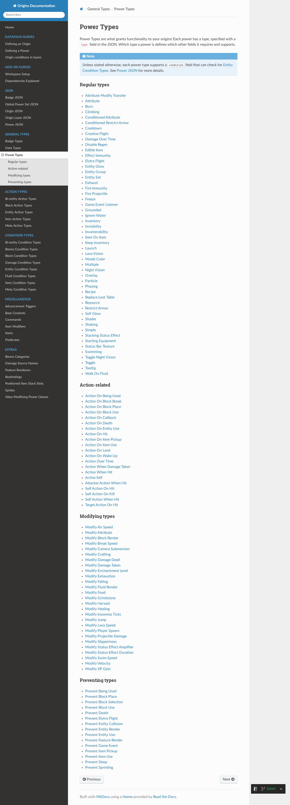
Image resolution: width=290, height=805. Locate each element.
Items (9, 333)
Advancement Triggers (20, 306)
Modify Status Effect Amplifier (109, 647)
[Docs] (81, 9)
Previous (93, 779)
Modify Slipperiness (101, 642)
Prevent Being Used (100, 691)
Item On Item (95, 237)
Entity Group (95, 172)
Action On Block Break (103, 401)
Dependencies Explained (22, 81)
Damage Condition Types (22, 262)
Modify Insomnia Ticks (103, 614)
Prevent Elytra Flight (101, 718)
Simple (90, 330)
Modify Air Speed (99, 527)
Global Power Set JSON (21, 104)
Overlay (91, 275)
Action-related (18, 168)
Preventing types (19, 182)
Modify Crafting (98, 554)
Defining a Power (17, 50)
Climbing (92, 112)
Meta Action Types (18, 225)
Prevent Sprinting (99, 767)
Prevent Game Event (101, 746)
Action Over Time (99, 461)
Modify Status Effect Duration (109, 652)
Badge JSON (14, 97)
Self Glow (93, 314)
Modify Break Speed (101, 543)
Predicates (12, 340)
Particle (91, 281)
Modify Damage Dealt (102, 560)
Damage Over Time (100, 139)
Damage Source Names (21, 363)
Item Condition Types (20, 283)
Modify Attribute (98, 532)
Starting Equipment (100, 341)
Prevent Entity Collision (104, 724)
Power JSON (14, 124)
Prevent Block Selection (104, 702)
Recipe (90, 292)
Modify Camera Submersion (107, 549)
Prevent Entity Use (100, 735)
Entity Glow (94, 166)
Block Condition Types (20, 256)
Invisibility (93, 226)
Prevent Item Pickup (101, 751)
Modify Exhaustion (100, 576)
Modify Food (95, 592)
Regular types (17, 162)
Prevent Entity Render (102, 729)
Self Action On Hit (99, 488)
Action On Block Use (101, 412)
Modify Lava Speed (100, 625)
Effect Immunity (98, 155)
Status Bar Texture (99, 346)
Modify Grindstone (100, 598)
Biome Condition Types (21, 249)
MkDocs (103, 797)
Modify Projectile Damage (106, 636)
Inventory (92, 221)
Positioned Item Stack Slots (24, 383)
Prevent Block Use (99, 707)
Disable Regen (96, 145)
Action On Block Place (103, 407)
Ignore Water (95, 215)
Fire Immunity (96, 188)
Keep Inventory (97, 243)
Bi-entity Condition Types (23, 242)
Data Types (13, 148)
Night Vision (95, 270)
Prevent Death (96, 713)
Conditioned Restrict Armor (107, 123)
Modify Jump (95, 620)
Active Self (93, 478)
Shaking (91, 324)
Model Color (95, 259)
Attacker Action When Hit (106, 483)
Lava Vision (94, 254)
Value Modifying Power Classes (26, 397)
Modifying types (19, 175)
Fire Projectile (96, 194)
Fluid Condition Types (20, 276)
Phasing (91, 286)
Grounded (93, 210)
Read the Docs (164, 797)
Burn (89, 106)
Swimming (93, 352)
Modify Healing (97, 609)
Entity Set (93, 177)
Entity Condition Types (21, 269)
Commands (13, 319)
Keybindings (13, 377)
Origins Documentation (36, 6)
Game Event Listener (101, 204)
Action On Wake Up (101, 456)
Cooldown (93, 128)
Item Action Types (18, 219)
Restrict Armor (96, 308)
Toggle (90, 363)
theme (128, 797)
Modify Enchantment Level (106, 571)
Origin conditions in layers (23, 57)
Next (227, 779)
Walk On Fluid (96, 373)
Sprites (10, 390)
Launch (91, 248)
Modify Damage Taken (103, 565)
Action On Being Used (103, 396)
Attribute (92, 101)
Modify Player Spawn (102, 631)
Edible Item (94, 150)
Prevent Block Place (101, 696)
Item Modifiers (15, 326)
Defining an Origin (18, 44)
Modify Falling (96, 582)
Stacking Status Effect (102, 335)
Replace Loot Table (99, 297)
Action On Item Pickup (103, 439)
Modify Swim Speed (101, 658)
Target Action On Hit (101, 505)
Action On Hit (96, 434)
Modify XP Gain (98, 669)
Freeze (90, 199)
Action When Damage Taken (107, 467)
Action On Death (98, 423)
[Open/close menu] (2, 155)
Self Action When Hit (102, 499)
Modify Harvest (97, 603)
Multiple (92, 264)
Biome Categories (17, 356)
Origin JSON (14, 111)
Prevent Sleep (96, 762)
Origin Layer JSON (18, 117)
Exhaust (91, 183)
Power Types (14, 155)
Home (9, 27)
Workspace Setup (17, 74)
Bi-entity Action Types (20, 199)
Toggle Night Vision (100, 357)
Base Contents (15, 313)
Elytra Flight (94, 161)
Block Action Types (18, 205)
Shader (90, 319)
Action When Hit (98, 472)
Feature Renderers (18, 370)
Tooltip (90, 368)
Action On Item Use (101, 445)
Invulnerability (96, 232)
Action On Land (97, 450)
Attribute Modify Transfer (105, 95)
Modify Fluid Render (101, 587)
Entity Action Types (19, 212)
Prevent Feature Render (104, 740)
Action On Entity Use (102, 428)
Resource (92, 303)
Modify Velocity (97, 663)
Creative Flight (97, 134)
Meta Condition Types (20, 289)
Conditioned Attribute (102, 117)
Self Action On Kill (100, 494)
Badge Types (14, 141)
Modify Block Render (101, 538)
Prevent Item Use (99, 756)
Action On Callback (100, 418)
